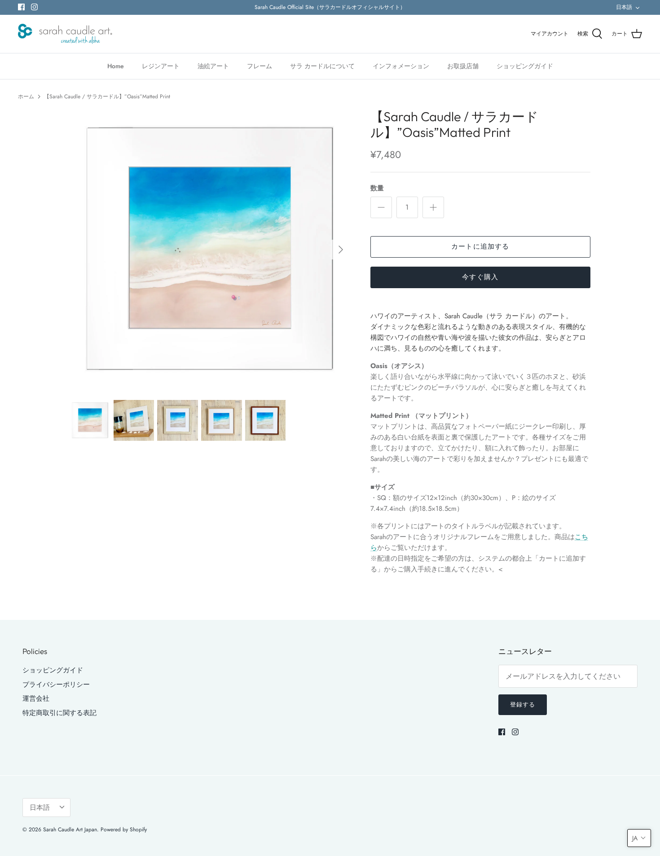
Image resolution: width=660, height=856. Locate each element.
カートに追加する (480, 246)
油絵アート (213, 65)
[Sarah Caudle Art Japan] (65, 34)
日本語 (624, 7)
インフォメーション (401, 65)
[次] (341, 249)
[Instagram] (34, 7)
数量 (377, 188)
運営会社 (35, 698)
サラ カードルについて (322, 65)
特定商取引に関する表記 (59, 713)
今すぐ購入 (480, 277)
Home (115, 65)
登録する (522, 704)
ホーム (26, 96)
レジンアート (161, 65)
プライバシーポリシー (56, 684)
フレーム (259, 65)
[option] (210, 249)
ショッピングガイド (525, 65)
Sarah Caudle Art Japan (70, 829)
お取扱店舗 (463, 65)
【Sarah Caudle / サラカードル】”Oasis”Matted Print (107, 96)
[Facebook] (21, 7)
